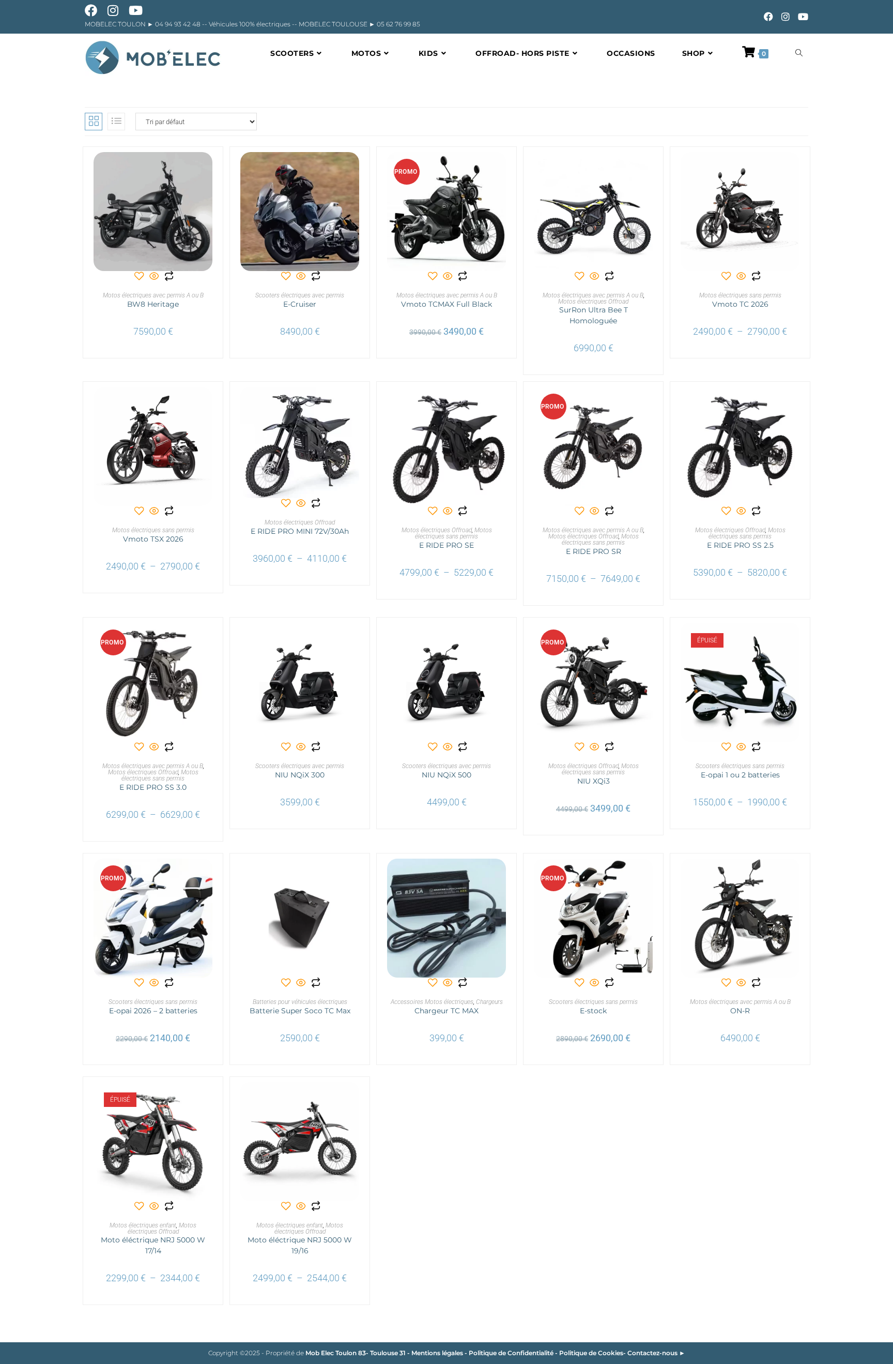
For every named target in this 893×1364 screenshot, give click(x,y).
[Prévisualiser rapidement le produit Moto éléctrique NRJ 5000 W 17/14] (207, 1100)
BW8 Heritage (153, 304)
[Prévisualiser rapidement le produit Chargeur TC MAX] (500, 876)
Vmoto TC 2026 (740, 304)
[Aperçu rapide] (154, 277)
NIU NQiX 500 (446, 775)
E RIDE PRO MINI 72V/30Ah (300, 531)
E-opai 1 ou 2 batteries (740, 775)
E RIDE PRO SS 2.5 (740, 545)
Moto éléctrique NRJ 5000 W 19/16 (300, 1245)
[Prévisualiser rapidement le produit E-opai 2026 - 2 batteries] (207, 876)
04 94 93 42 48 (178, 24)
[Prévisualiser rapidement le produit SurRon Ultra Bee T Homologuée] (647, 170)
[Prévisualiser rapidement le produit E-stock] (647, 876)
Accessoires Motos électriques (432, 1002)
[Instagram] (785, 17)
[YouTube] (801, 17)
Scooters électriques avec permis (299, 295)
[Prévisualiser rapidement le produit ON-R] (794, 876)
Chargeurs (489, 1002)
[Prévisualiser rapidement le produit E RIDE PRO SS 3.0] (207, 641)
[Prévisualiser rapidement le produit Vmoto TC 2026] (794, 170)
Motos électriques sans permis (740, 295)
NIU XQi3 (593, 781)
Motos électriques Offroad (593, 301)
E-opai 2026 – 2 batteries (153, 1010)
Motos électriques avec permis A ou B (153, 295)
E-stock (593, 1010)
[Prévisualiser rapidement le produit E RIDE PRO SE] (500, 405)
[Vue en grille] (93, 121)
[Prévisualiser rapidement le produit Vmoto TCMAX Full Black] (500, 170)
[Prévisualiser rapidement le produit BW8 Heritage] (207, 170)
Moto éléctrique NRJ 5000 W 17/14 (153, 1245)
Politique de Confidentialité (511, 1353)
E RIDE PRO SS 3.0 (153, 787)
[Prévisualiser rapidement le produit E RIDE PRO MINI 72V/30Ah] (354, 405)
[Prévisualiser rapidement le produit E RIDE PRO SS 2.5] (794, 405)
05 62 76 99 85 (397, 24)
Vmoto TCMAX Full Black (446, 304)
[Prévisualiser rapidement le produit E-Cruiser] (354, 170)
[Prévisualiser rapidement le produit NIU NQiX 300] (354, 641)
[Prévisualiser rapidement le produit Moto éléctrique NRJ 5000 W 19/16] (354, 1100)
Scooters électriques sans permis (740, 766)
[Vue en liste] (116, 121)
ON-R (740, 1010)
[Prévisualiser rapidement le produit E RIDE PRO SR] (647, 405)
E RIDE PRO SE (446, 545)
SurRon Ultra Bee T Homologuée (593, 315)
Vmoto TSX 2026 (153, 539)
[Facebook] (768, 17)
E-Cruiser (299, 304)
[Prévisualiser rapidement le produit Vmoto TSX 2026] (207, 405)
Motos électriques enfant (143, 1225)
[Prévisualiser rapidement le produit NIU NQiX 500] (500, 641)
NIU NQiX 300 (300, 775)
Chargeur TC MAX (446, 1010)
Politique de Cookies (591, 1353)
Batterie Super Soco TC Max (300, 1010)
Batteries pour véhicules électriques (300, 1002)
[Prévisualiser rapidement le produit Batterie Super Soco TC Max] (354, 876)
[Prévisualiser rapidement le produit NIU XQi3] (647, 641)
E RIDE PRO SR (593, 551)
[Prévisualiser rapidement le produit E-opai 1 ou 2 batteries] (794, 641)
